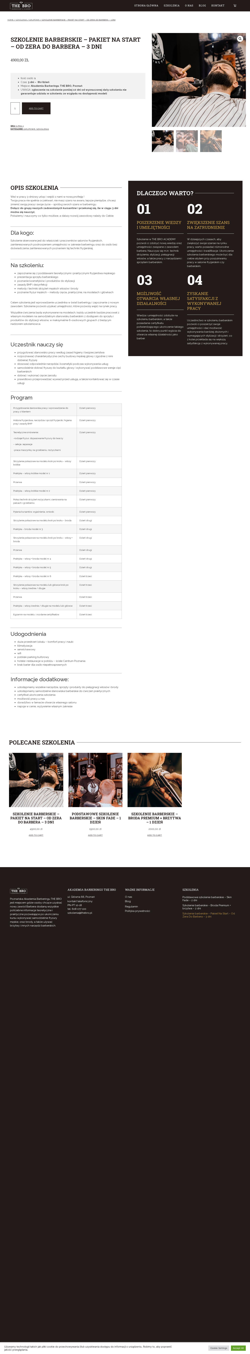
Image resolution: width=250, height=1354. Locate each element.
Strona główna (146, 5)
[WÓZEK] (233, 5)
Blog (202, 5)
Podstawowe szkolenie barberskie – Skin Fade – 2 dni (207, 899)
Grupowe (34, 20)
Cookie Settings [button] (218, 1348)
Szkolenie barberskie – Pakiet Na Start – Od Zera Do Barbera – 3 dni (208, 915)
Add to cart (36, 108)
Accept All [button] (238, 1348)
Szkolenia (172, 5)
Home (10, 20)
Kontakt (218, 5)
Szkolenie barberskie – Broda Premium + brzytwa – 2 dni (206, 907)
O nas (189, 5)
